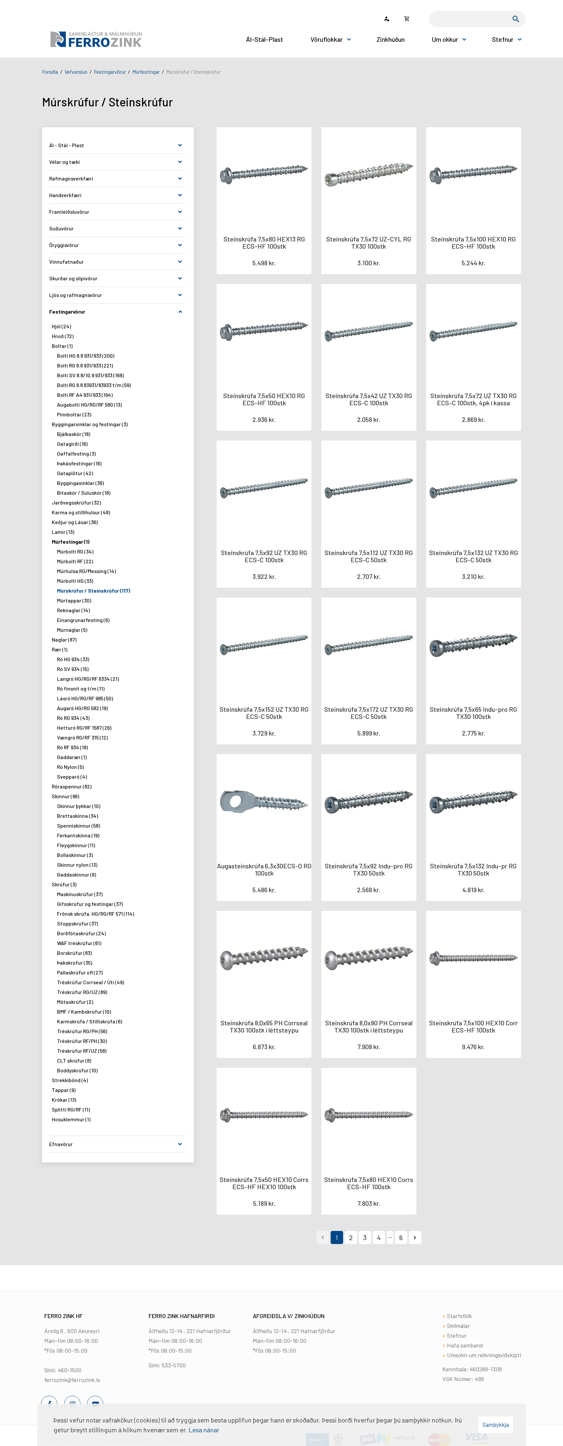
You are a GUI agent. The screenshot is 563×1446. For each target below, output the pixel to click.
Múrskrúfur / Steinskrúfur (193, 72)
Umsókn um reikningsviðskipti (484, 1355)
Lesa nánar (204, 1430)
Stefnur (457, 1335)
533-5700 (174, 1365)
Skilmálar (458, 1325)
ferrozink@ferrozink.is (72, 1379)
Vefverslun (76, 72)
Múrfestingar (146, 72)
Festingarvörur (110, 72)
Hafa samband (465, 1345)
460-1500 (69, 1370)
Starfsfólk (459, 1315)
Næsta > (415, 1237)
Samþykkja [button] (496, 1424)
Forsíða (50, 72)
